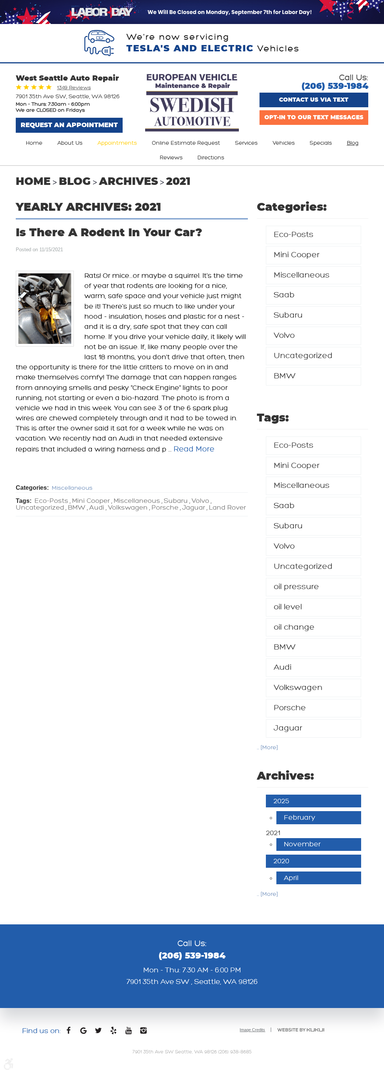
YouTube (128, 1032)
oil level (288, 607)
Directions (211, 157)
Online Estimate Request (186, 143)
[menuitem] (34, 143)
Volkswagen (128, 507)
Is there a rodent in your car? (109, 232)
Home (34, 143)
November (302, 844)
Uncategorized (40, 507)
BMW (77, 507)
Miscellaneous (72, 488)
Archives (128, 182)
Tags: (273, 418)
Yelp (113, 1032)
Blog (352, 143)
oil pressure (296, 586)
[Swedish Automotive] (192, 103)
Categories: (292, 207)
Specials (321, 143)
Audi (96, 507)
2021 (178, 182)
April (291, 878)
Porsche (165, 507)
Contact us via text (313, 100)
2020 (281, 861)
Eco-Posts (51, 501)
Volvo (200, 501)
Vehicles (284, 143)
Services (246, 143)
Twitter (98, 1032)
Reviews (171, 157)
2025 (281, 801)
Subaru (176, 501)
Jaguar (193, 507)
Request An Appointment (69, 125)
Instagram (143, 1032)
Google (83, 1032)
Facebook (68, 1032)
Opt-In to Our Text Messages (313, 117)
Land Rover (227, 507)
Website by (301, 1030)
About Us (69, 143)
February (299, 817)
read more (194, 449)
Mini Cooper (91, 501)
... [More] (267, 747)
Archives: (285, 776)
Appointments (117, 143)
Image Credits (252, 1030)
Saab (284, 295)
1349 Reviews (74, 87)
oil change (294, 627)
